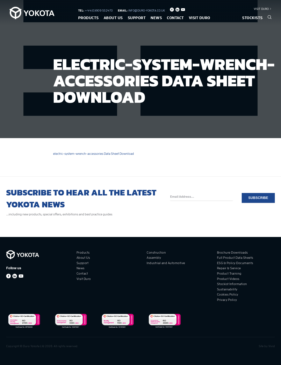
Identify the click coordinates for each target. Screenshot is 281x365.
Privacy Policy (227, 299)
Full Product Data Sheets (235, 257)
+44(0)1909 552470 (99, 10)
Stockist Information (232, 284)
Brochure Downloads (232, 252)
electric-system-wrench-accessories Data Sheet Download (93, 153)
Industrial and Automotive (166, 263)
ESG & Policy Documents (235, 263)
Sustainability (227, 289)
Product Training (229, 273)
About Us (113, 18)
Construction (156, 252)
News (156, 18)
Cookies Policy (227, 294)
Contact (175, 18)
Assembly (154, 257)
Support (137, 18)
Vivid (271, 346)
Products (88, 18)
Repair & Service (229, 268)
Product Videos (228, 279)
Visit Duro (262, 8)
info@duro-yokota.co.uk (146, 10)
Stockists (252, 18)
